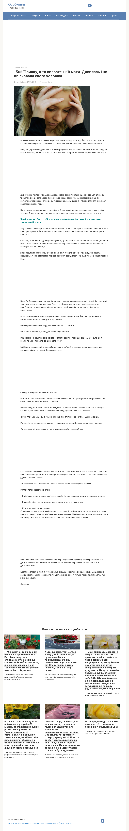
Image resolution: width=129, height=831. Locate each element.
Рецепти (102, 15)
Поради (76, 15)
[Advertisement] (64, 41)
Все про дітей (62, 15)
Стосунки (35, 15)
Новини (89, 15)
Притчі (114, 15)
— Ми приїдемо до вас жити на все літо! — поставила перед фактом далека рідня (101, 724)
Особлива (16, 4)
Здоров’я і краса (18, 15)
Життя (48, 15)
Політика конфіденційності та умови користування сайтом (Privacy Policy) (40, 823)
